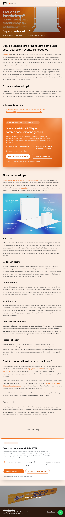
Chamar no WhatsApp (43, 156)
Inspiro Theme (51, 512)
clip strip (41, 369)
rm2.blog (8, 35)
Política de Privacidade (9, 510)
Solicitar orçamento (12, 471)
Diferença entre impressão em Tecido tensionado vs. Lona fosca (25, 109)
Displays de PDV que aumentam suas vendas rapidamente (24, 112)
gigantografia (7, 371)
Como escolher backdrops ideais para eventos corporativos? (21, 180)
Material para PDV (20, 35)
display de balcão (33, 369)
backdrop (7, 54)
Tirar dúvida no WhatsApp (38, 471)
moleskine (24, 188)
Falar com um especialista (17, 156)
